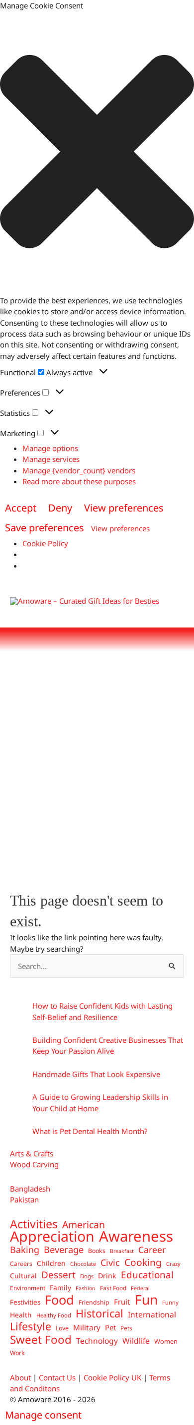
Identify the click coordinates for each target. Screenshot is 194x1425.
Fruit (122, 1302)
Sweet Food (41, 1339)
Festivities (25, 1302)
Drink (107, 1275)
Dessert (58, 1274)
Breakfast (122, 1251)
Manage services (51, 459)
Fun (146, 1299)
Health (21, 1314)
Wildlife (136, 1340)
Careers (21, 1263)
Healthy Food (53, 1315)
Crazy (173, 1263)
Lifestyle (30, 1326)
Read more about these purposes (79, 481)
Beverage (64, 1249)
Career (152, 1249)
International (152, 1314)
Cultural (23, 1275)
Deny (60, 507)
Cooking (143, 1262)
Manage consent (43, 1415)
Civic (110, 1262)
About (20, 1377)
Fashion (86, 1288)
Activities (34, 1223)
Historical (99, 1313)
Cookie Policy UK (112, 1377)
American (83, 1224)
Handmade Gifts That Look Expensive (96, 1074)
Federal (140, 1288)
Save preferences (44, 527)
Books (96, 1251)
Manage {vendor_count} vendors (78, 470)
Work (17, 1353)
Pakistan (24, 1199)
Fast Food (113, 1288)
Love (62, 1328)
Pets (126, 1328)
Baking (24, 1249)
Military (86, 1327)
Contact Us (57, 1377)
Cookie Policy (45, 543)
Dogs (87, 1276)
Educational (147, 1274)
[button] (97, 153)
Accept (20, 507)
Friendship (94, 1302)
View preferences (124, 507)
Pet (110, 1327)
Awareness (136, 1236)
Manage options (50, 448)
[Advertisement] (97, 766)
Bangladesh (30, 1189)
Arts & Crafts (31, 1153)
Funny (170, 1302)
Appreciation (52, 1236)
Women (166, 1341)
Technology (97, 1340)
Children (51, 1263)
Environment (27, 1288)
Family (60, 1287)
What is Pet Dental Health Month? (90, 1131)
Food (59, 1299)
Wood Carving (34, 1164)
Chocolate (83, 1263)
